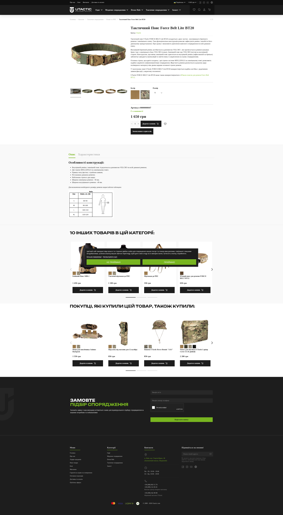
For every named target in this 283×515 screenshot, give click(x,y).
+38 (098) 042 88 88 (150, 493)
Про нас (73, 2)
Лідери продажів (75, 459)
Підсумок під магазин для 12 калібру (122, 349)
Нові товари (74, 463)
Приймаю (169, 262)
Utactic (138, 33)
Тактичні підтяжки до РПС (119, 276)
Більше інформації (94, 256)
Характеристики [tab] (89, 154)
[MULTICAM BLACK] (194, 346)
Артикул (135, 107)
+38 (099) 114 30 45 (150, 487)
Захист (109, 466)
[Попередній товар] (211, 19)
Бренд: (133, 33)
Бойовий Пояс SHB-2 (81, 276)
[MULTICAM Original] (78, 273)
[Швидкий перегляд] (208, 251)
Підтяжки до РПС (151, 276)
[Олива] (186, 346)
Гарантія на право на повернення (81, 473)
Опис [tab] (72, 154)
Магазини (73, 469)
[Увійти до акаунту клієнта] (204, 10)
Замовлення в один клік (142, 131)
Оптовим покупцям (76, 476)
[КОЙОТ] (182, 273)
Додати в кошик (148, 124)
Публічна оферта (75, 482)
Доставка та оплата (97, 2)
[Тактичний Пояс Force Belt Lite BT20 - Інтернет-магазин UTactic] (75, 91)
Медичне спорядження (114, 456)
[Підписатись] (210, 454)
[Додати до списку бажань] (165, 124)
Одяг (108, 453)
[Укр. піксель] (146, 346)
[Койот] (74, 273)
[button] (131, 297)
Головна (72, 453)
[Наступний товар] (212, 19)
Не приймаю (114, 262)
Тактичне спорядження (115, 463)
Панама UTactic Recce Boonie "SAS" (158, 349)
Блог (79, 2)
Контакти (86, 2)
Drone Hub (110, 459)
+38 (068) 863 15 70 (150, 484)
